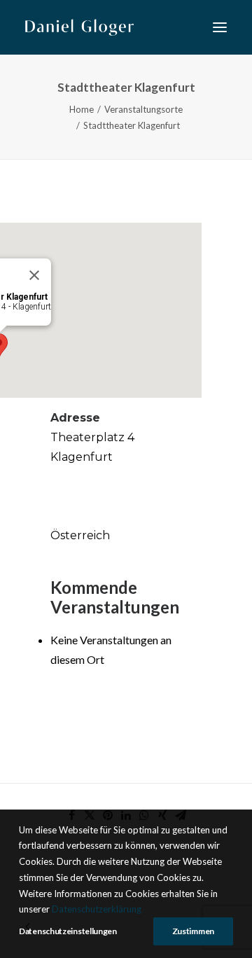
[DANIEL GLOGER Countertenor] (79, 27)
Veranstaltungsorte (143, 109)
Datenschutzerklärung (96, 909)
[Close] (34, 275)
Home (81, 109)
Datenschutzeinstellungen (68, 931)
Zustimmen (193, 931)
